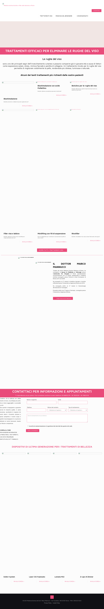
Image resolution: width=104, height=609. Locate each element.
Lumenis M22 (59, 577)
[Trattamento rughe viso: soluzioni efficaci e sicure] (18, 5)
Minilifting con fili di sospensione (51, 234)
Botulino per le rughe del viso (84, 86)
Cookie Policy (56, 603)
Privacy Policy (48, 603)
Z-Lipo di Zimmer (86, 577)
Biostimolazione (10, 99)
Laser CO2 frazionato (37, 577)
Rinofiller (76, 234)
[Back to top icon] (52, 597)
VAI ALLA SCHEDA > (27, 105)
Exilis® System (9, 577)
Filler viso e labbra (11, 234)
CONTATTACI (96, 10)
